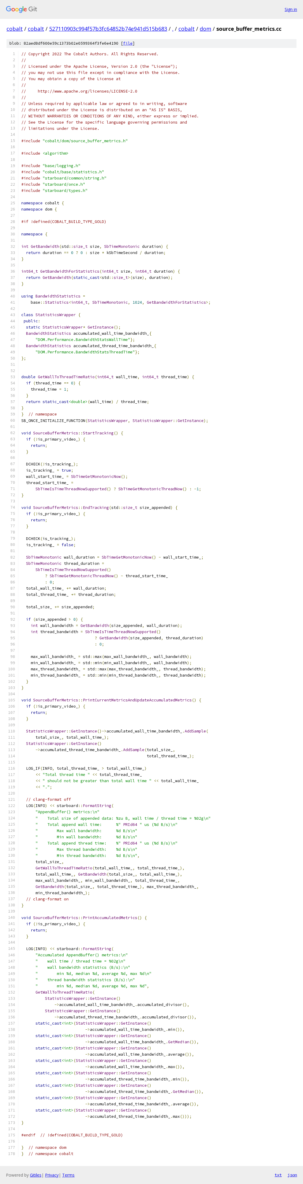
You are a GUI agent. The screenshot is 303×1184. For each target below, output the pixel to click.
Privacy (52, 1175)
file (128, 43)
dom (205, 28)
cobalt (15, 28)
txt (278, 1174)
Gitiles (35, 1175)
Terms (68, 1175)
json (292, 1174)
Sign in (291, 9)
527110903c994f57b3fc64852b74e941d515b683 (108, 28)
